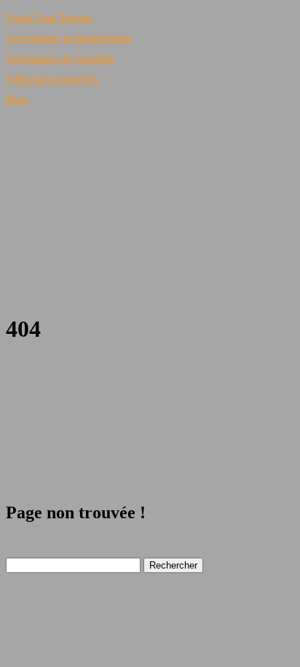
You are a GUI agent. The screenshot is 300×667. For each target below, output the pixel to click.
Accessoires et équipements (69, 38)
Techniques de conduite (60, 58)
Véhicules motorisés (52, 79)
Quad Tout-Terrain (49, 18)
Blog (17, 99)
